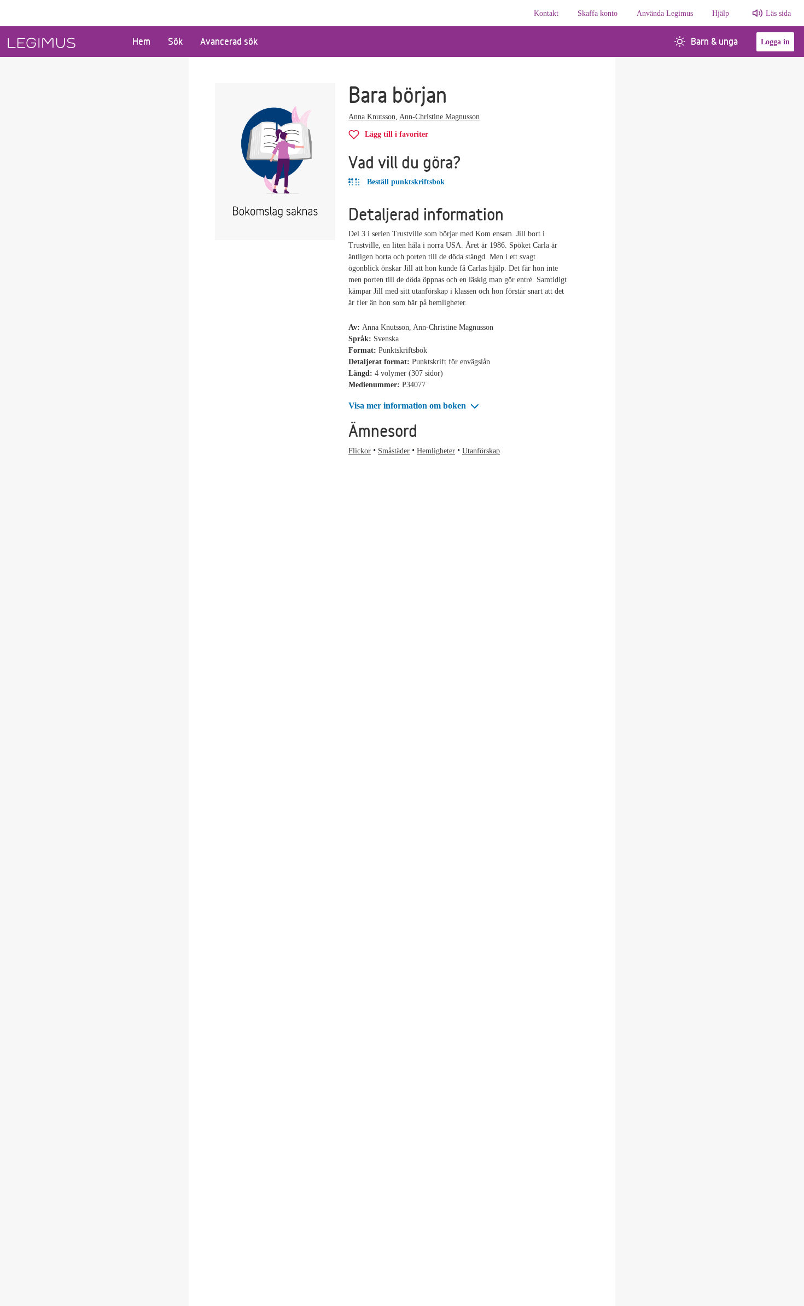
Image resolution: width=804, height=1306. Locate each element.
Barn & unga (714, 41)
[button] (414, 406)
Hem (141, 41)
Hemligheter (436, 451)
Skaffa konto (597, 13)
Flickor (359, 451)
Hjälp (720, 13)
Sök (175, 41)
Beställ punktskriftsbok (405, 182)
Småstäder (394, 451)
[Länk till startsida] (62, 41)
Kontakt (546, 13)
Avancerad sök (229, 41)
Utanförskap (481, 451)
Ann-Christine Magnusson (439, 117)
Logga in (775, 42)
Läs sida (778, 13)
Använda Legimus (665, 13)
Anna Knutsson (371, 117)
